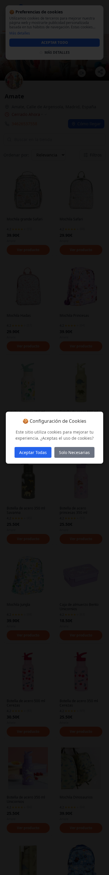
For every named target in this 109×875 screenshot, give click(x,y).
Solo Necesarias (74, 452)
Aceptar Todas (33, 452)
